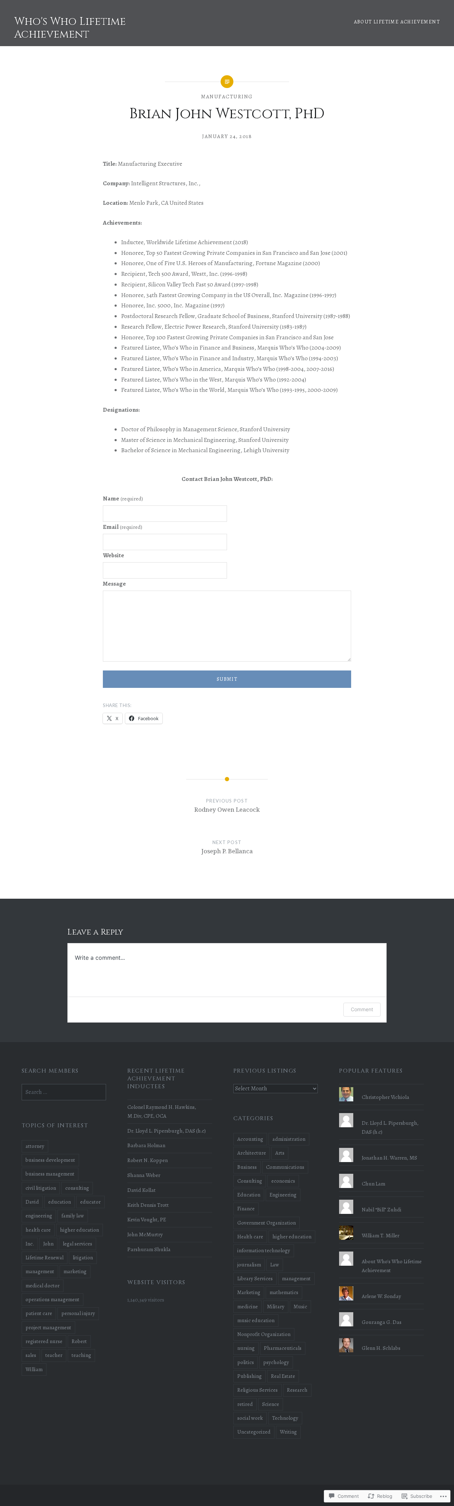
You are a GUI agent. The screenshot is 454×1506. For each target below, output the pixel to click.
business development (50, 1159)
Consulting (249, 1180)
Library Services (255, 1278)
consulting (77, 1188)
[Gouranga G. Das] (381, 1312)
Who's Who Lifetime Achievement (70, 28)
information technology (263, 1250)
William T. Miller (380, 1235)
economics (283, 1180)
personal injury (78, 1313)
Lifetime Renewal (44, 1257)
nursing (246, 1348)
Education (248, 1194)
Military (275, 1306)
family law (72, 1215)
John (48, 1243)
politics (245, 1362)
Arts (279, 1152)
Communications (285, 1167)
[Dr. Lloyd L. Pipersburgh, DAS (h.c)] (381, 1113)
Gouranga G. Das (382, 1322)
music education (256, 1320)
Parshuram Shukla (149, 1249)
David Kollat (141, 1190)
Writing (288, 1431)
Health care (250, 1236)
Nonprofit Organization (263, 1334)
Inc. (30, 1243)
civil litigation (41, 1188)
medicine (247, 1306)
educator (90, 1201)
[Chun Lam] (381, 1174)
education (59, 1201)
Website (113, 555)
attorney (35, 1146)
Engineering (283, 1194)
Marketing (248, 1292)
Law (274, 1264)
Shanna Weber (143, 1175)
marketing (75, 1271)
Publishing (249, 1376)
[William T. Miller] (381, 1225)
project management (48, 1327)
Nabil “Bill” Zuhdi (382, 1209)
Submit (227, 679)
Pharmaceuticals (282, 1348)
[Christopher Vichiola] (381, 1087)
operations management (52, 1299)
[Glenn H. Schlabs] (381, 1338)
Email (122, 527)
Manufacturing (227, 96)
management (296, 1278)
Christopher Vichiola (385, 1097)
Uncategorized (254, 1431)
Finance (246, 1208)
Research (297, 1389)
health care (38, 1229)
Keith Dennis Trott (148, 1205)
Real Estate (283, 1376)
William (34, 1369)
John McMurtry (145, 1234)
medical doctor (43, 1285)
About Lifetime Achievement (397, 21)
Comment (362, 1009)
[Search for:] (64, 1092)
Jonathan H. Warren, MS (389, 1157)
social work (250, 1418)
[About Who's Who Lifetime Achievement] (381, 1251)
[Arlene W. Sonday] (381, 1286)
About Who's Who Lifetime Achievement (392, 1266)
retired (245, 1404)
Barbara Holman (146, 1145)
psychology (276, 1362)
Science (270, 1404)
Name (123, 498)
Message (114, 584)
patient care (39, 1313)
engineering (39, 1215)
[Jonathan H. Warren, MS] (381, 1148)
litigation (83, 1257)
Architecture (251, 1152)
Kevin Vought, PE (146, 1219)
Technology (285, 1418)
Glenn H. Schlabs (381, 1348)
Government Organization (266, 1222)
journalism (249, 1264)
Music (300, 1306)
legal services (77, 1243)
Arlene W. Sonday (381, 1296)
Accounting (250, 1139)
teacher (53, 1355)
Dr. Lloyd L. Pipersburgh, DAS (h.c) (166, 1130)
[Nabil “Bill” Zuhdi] (381, 1200)
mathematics (284, 1292)
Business (247, 1167)
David (32, 1201)
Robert (79, 1341)
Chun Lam (373, 1183)
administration (288, 1139)
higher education (291, 1236)
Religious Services (257, 1389)
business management (50, 1173)
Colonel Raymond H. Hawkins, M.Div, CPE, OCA (161, 1111)
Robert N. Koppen (147, 1160)
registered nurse (44, 1341)
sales (31, 1355)
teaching (81, 1355)
